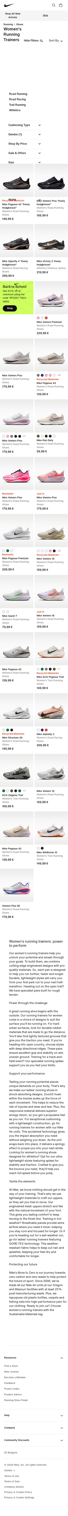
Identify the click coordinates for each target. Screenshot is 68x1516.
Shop (45, 15)
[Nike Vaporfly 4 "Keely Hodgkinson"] (16, 240)
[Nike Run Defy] (51, 416)
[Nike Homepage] (9, 5)
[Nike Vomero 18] (51, 530)
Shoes (19, 24)
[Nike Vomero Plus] (16, 354)
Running (8, 24)
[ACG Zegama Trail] (16, 770)
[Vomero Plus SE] (16, 885)
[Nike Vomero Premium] (51, 297)
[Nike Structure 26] (16, 709)
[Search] (54, 5)
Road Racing (17, 99)
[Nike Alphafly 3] (51, 709)
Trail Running (17, 104)
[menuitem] (10, 1470)
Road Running (18, 93)
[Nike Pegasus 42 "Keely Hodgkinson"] (16, 180)
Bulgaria (12, 1452)
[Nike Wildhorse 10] (51, 828)
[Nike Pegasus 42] (51, 354)
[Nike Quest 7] (16, 591)
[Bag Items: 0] (61, 5)
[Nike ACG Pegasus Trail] (51, 648)
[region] (34, 150)
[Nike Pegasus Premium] (16, 530)
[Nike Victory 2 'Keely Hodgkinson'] (51, 240)
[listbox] (56, 41)
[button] (25, 125)
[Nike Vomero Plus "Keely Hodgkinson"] (51, 180)
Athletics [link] (14, 110)
